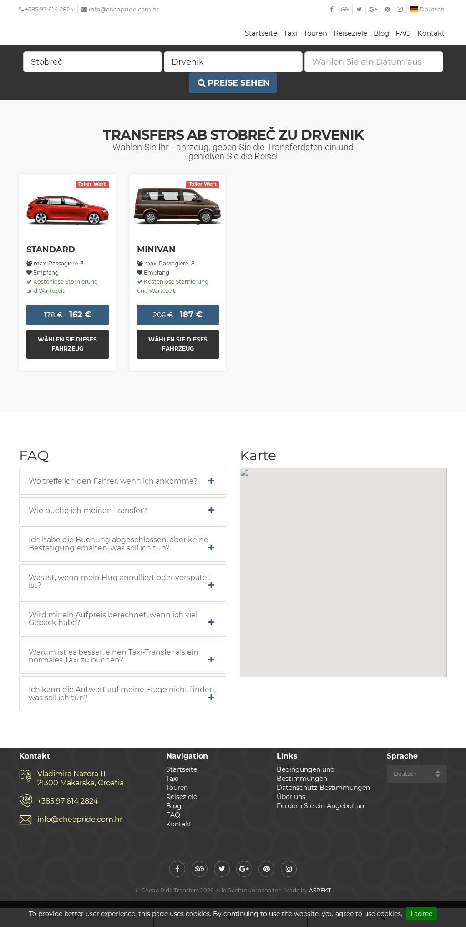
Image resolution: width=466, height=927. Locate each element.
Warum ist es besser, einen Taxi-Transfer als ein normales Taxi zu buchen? (113, 656)
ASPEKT (320, 890)
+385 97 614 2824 (49, 9)
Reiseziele (350, 33)
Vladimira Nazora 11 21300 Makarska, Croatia (80, 778)
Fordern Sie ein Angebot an (320, 806)
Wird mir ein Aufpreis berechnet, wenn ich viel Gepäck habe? (113, 619)
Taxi (290, 33)
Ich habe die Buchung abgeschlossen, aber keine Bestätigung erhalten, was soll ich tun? (118, 544)
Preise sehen (239, 83)
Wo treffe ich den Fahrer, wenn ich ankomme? (113, 481)
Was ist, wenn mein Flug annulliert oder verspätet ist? (119, 582)
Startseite (261, 33)
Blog (381, 33)
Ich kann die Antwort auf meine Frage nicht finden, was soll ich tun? (122, 694)
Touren (315, 33)
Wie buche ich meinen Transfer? (88, 511)
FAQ (403, 33)
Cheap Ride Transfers (64, 32)
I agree (421, 914)
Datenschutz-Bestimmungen (323, 788)
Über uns (291, 797)
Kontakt (431, 33)
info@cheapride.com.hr (124, 9)
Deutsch (431, 9)
